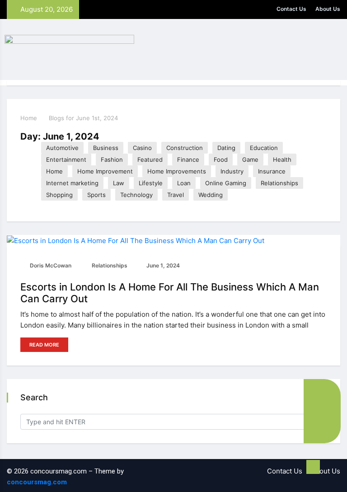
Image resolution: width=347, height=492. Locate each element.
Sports (96, 194)
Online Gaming (225, 183)
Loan (184, 183)
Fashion (112, 159)
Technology (136, 194)
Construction (184, 147)
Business (105, 147)
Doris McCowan (49, 265)
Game (250, 159)
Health (282, 159)
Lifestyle (151, 183)
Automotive (62, 147)
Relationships (279, 183)
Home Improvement (105, 171)
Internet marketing (72, 183)
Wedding (210, 194)
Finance (188, 159)
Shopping (59, 194)
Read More (44, 345)
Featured (150, 159)
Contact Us (291, 8)
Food (221, 159)
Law (118, 183)
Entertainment (66, 159)
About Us (327, 8)
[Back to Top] (313, 467)
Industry (232, 171)
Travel (175, 194)
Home (28, 118)
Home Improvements (176, 171)
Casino (142, 147)
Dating (226, 147)
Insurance (272, 171)
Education (264, 147)
